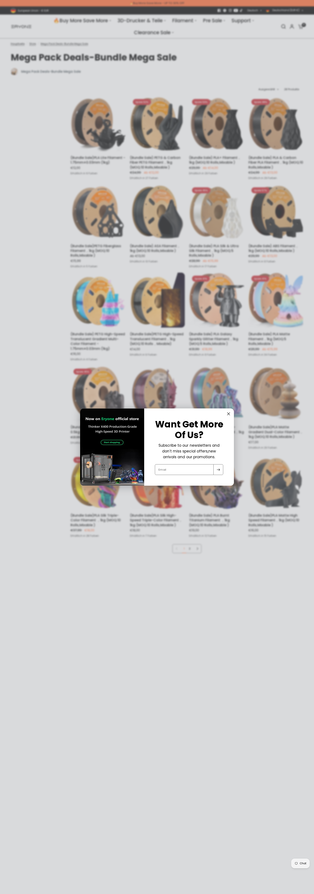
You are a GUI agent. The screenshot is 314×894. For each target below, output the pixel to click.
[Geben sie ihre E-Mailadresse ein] (218, 469)
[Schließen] (228, 414)
